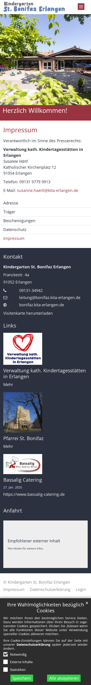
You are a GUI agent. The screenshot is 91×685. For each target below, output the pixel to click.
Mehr (8, 384)
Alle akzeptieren (64, 678)
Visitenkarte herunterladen (28, 313)
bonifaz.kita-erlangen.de (41, 304)
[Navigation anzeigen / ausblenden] (81, 6)
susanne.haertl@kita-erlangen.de (47, 190)
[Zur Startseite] (34, 7)
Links (9, 325)
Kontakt (13, 256)
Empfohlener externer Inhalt (34, 540)
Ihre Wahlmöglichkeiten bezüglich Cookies (45, 607)
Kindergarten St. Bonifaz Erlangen (37, 266)
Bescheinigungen (19, 220)
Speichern (21, 678)
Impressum (20, 130)
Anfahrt (12, 510)
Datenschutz (14, 229)
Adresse (10, 203)
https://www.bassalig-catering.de (34, 494)
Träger (9, 211)
